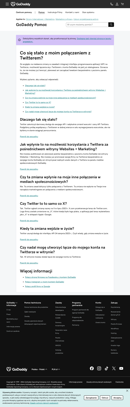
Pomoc (41, 12)
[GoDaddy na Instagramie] (99, 370)
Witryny (113, 319)
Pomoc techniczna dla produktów (36, 307)
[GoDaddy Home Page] (17, 369)
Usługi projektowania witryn (86, 19)
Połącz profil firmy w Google (37, 286)
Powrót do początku (29, 136)
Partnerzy (75, 325)
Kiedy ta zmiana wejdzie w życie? (40, 107)
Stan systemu (88, 12)
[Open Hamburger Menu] (6, 4)
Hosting (113, 333)
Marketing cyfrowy (64, 19)
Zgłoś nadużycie (30, 312)
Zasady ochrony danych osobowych (98, 382)
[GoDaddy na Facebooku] (92, 370)
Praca (8, 314)
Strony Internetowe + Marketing (40, 19)
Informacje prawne (13, 326)
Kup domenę (115, 307)
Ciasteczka (120, 382)
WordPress (115, 328)
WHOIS (58, 345)
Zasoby (27, 316)
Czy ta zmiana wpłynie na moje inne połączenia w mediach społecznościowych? (60, 98)
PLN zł (55, 369)
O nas (8, 310)
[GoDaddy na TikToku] (106, 370)
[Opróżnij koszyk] (122, 4)
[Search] (111, 24)
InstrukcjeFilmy (55, 12)
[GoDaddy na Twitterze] (114, 370)
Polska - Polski (38, 369)
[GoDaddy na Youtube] (121, 370)
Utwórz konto (100, 322)
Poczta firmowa (116, 324)
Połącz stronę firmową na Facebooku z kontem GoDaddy (50, 277)
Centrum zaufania (12, 331)
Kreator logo (115, 345)
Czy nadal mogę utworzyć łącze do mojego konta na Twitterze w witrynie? (58, 111)
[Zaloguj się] (117, 4)
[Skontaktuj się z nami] (111, 4)
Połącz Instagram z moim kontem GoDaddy (44, 282)
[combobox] (87, 24)
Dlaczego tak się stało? (35, 85)
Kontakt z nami (72, 12)
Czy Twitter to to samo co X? (38, 102)
